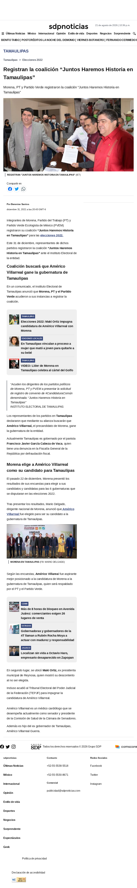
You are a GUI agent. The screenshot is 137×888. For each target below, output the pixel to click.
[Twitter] (16, 188)
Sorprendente (122, 33)
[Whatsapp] (23, 188)
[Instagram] (14, 747)
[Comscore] (126, 746)
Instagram (96, 783)
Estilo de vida (76, 33)
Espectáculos (11, 838)
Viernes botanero (90, 40)
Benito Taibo (10, 40)
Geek (6, 847)
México (32, 33)
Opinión (61, 33)
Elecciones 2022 (32, 59)
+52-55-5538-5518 (57, 765)
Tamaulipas (10, 59)
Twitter (94, 774)
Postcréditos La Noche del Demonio (48, 40)
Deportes (91, 33)
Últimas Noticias (15, 33)
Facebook (96, 765)
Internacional (46, 33)
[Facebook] (10, 188)
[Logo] (68, 27)
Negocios (105, 33)
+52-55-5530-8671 (57, 774)
